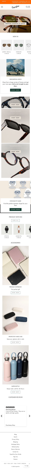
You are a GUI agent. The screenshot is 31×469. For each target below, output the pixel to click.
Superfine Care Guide (15, 454)
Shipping (15, 442)
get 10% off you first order (15, 463)
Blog (15, 434)
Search (15, 437)
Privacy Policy (15, 439)
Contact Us (15, 452)
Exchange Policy (15, 444)
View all (15, 220)
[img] (15, 407)
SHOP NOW (15, 90)
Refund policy (15, 447)
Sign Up (15, 457)
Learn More (15, 209)
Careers (15, 459)
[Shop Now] (15, 102)
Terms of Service (15, 449)
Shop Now (15, 292)
